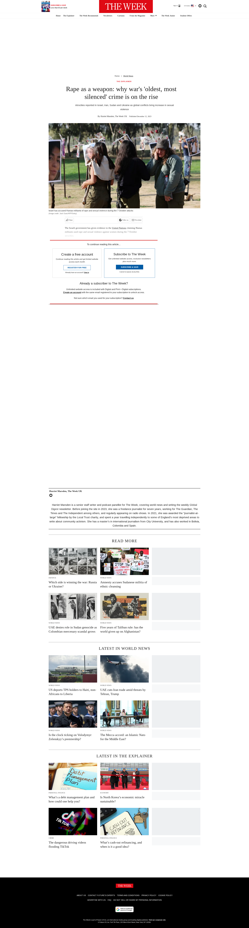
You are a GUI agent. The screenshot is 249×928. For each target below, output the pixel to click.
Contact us (128, 298)
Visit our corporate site (157, 920)
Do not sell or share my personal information (137, 900)
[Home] (58, 16)
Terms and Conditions (128, 895)
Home (117, 76)
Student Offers (186, 16)
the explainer (124, 81)
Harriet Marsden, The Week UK (114, 116)
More (152, 16)
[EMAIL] (51, 495)
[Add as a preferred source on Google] (124, 909)
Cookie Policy (165, 895)
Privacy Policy (148, 895)
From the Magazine (137, 16)
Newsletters (107, 16)
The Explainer (68, 16)
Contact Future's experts (101, 895)
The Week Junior (168, 16)
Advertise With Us (96, 900)
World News (128, 76)
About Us (81, 895)
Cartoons (121, 16)
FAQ (109, 900)
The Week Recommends (88, 16)
